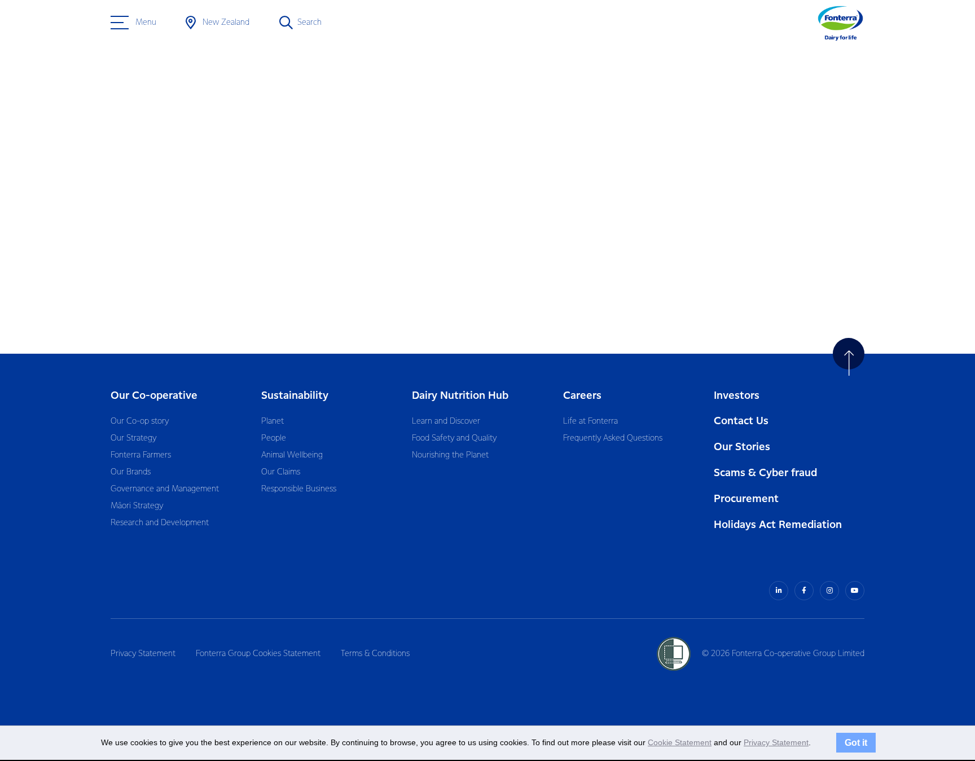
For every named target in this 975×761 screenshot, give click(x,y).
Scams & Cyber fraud (765, 473)
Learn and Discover (446, 421)
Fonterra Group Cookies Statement (258, 654)
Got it (856, 742)
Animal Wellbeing (292, 455)
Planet (272, 421)
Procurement (746, 499)
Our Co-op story (140, 421)
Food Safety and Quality (454, 438)
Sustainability (294, 395)
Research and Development (160, 523)
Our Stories (742, 447)
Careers (582, 395)
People (273, 438)
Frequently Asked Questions (612, 438)
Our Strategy (133, 438)
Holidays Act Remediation (778, 525)
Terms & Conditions (375, 654)
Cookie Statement (680, 742)
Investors (736, 395)
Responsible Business (298, 489)
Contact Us (741, 421)
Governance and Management (165, 489)
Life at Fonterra (590, 421)
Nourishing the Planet (450, 455)
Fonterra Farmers (141, 455)
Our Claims (280, 472)
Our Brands (131, 472)
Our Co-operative (154, 395)
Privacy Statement (143, 654)
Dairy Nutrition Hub (460, 395)
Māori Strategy (137, 506)
